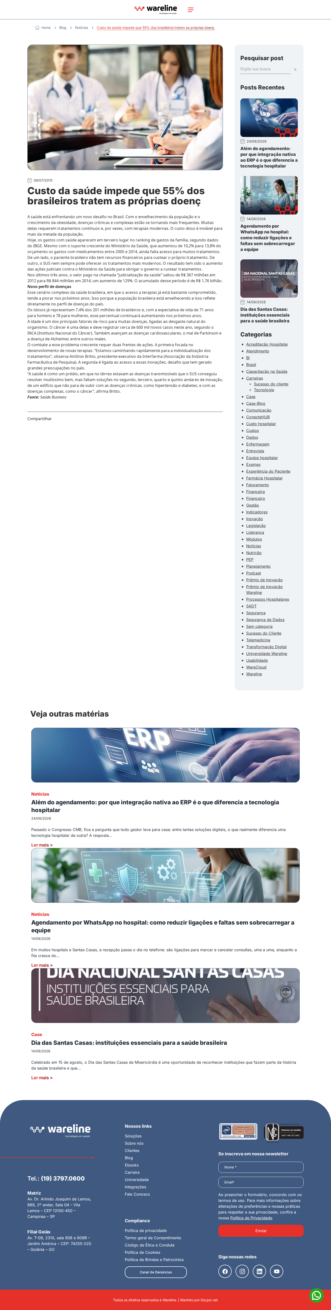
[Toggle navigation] (191, 10)
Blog (62, 27)
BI (248, 357)
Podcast (253, 573)
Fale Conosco (137, 1194)
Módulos (254, 539)
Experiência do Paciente (268, 471)
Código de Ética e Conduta (149, 1245)
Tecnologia (264, 389)
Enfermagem (257, 444)
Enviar (261, 1230)
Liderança (255, 532)
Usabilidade (257, 660)
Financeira (255, 491)
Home (46, 27)
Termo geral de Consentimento (153, 1237)
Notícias (81, 27)
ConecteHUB (258, 417)
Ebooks (132, 1165)
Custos (252, 430)
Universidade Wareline (266, 653)
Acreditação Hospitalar (267, 344)
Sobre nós (134, 1143)
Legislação (256, 525)
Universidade (137, 1179)
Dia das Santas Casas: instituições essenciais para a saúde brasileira (265, 315)
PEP (249, 559)
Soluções (133, 1136)
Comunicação (258, 410)
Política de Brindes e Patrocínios (154, 1259)
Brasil (251, 364)
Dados (252, 437)
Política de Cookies (142, 1252)
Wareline (254, 673)
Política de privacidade (146, 1230)
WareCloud (256, 667)
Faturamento (257, 484)
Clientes (132, 1150)
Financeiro (255, 498)
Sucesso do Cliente (263, 633)
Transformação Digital (266, 646)
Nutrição (254, 552)
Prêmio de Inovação (264, 579)
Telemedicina (258, 640)
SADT (251, 606)
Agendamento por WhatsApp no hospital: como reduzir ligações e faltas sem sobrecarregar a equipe (267, 238)
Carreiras (254, 378)
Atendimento (257, 351)
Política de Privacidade (251, 1217)
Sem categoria (259, 626)
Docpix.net (209, 1300)
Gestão (252, 505)
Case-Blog (255, 403)
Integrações (135, 1186)
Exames (253, 464)
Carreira (132, 1172)
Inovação (254, 518)
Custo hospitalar (261, 423)
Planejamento (258, 566)
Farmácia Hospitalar (264, 478)
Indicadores (257, 512)
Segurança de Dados (265, 619)
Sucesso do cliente (271, 384)
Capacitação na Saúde (266, 371)
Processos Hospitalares (267, 599)
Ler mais (42, 844)
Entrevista (255, 450)
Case (250, 396)
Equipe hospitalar (262, 457)
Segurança (256, 612)
